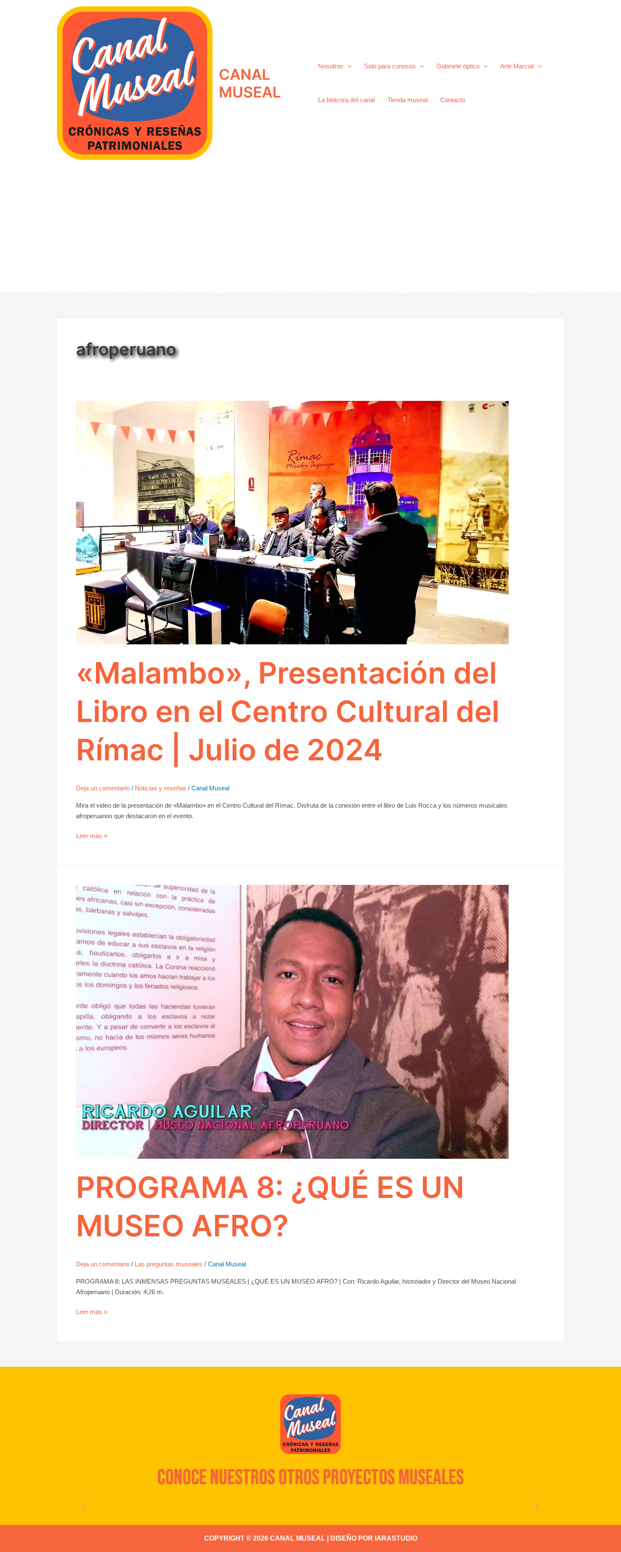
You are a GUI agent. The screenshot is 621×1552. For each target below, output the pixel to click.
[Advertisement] (310, 229)
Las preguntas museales (169, 1264)
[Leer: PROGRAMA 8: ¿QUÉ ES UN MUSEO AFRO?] (292, 1021)
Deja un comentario (103, 788)
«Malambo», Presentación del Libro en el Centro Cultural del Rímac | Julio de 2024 (287, 711)
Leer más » (91, 835)
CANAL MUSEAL (250, 83)
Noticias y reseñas (160, 788)
